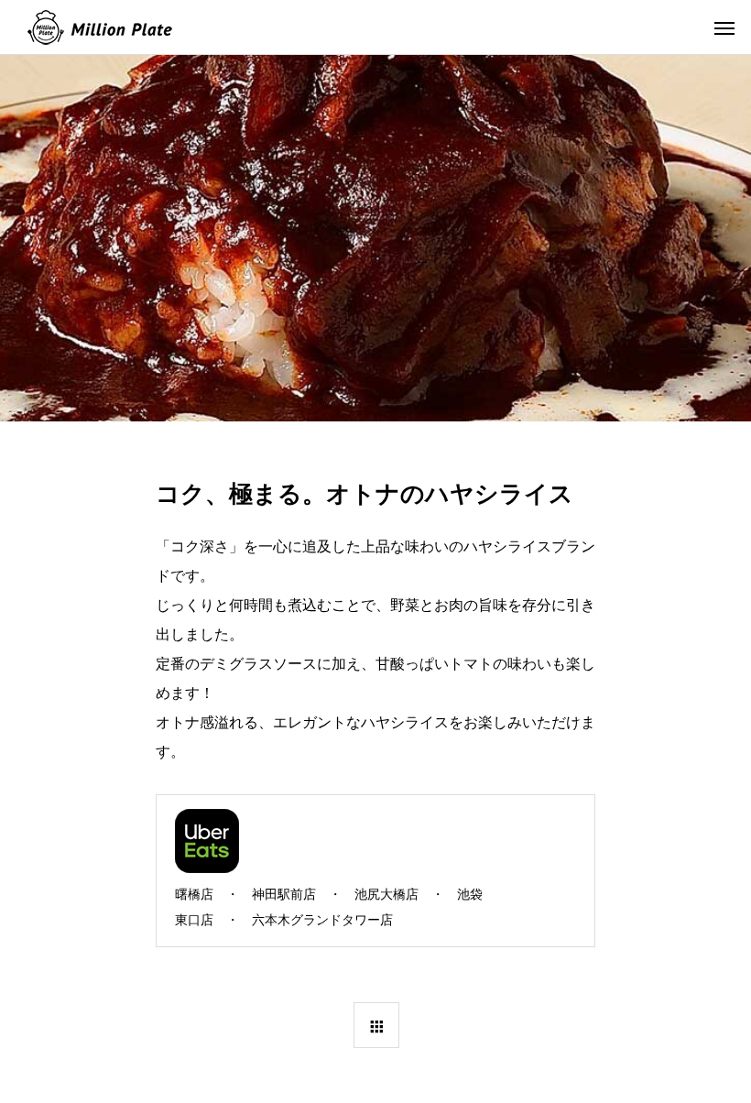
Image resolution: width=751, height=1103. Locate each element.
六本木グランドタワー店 (322, 919)
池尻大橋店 (386, 894)
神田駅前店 (284, 894)
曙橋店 (194, 894)
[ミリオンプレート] (99, 27)
